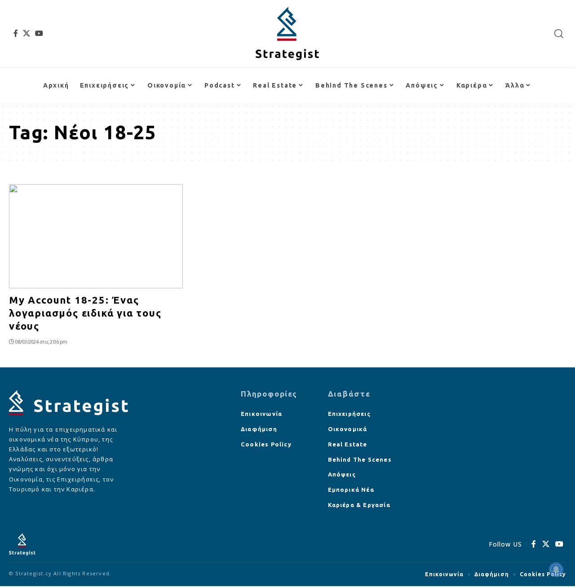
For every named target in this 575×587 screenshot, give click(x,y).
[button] (559, 33)
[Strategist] (287, 34)
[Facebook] (16, 33)
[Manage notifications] (556, 569)
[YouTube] (39, 33)
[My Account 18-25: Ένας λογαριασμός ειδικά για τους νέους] (96, 236)
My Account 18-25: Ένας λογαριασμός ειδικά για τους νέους (85, 312)
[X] (27, 33)
